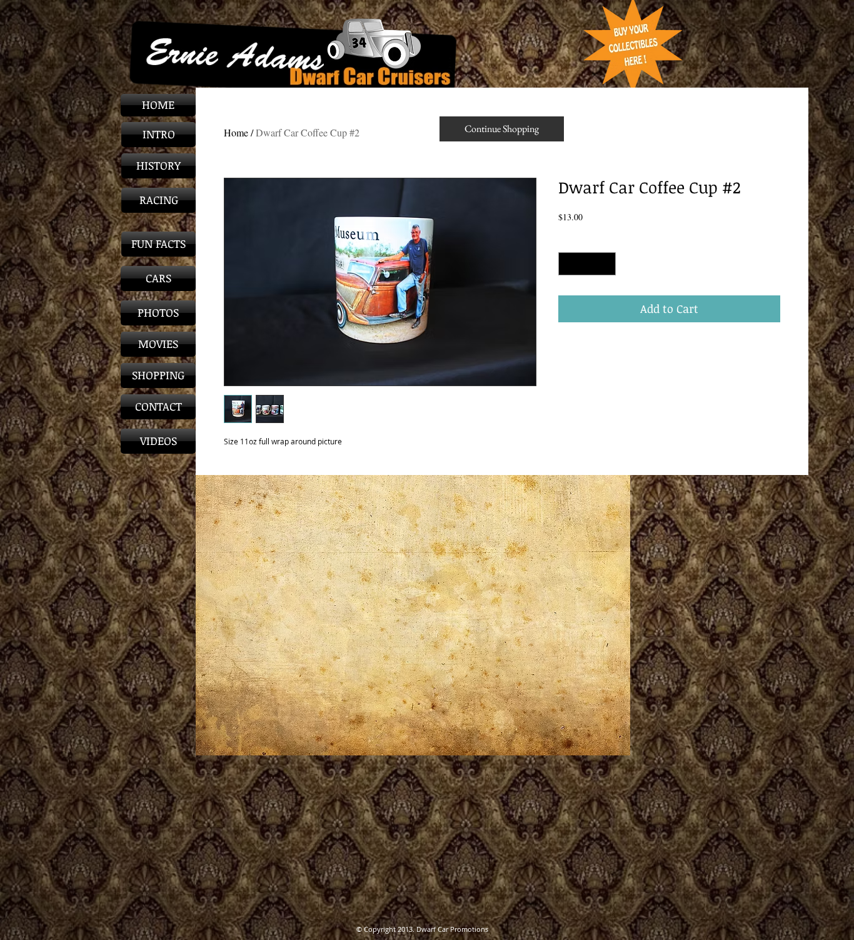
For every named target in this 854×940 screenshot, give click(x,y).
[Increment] (606, 264)
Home (236, 132)
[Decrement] (568, 264)
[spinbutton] (587, 264)
